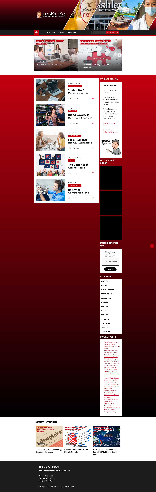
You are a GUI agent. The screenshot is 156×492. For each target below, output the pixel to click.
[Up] (152, 246)
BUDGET (71, 160)
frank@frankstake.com (110, 132)
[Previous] (36, 55)
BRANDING (72, 111)
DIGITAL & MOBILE (74, 136)
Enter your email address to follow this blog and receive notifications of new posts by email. (110, 254)
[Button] (36, 32)
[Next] (119, 55)
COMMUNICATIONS (75, 86)
